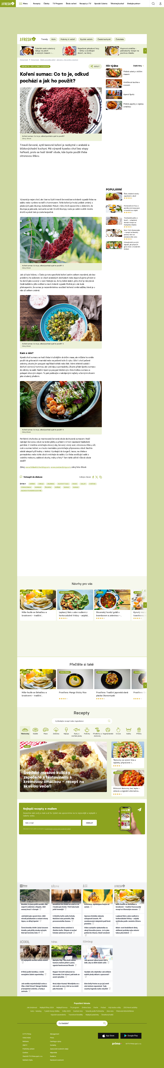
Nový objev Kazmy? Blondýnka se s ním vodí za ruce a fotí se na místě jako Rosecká (66, 986)
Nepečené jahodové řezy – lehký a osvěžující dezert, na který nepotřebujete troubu (88, 51)
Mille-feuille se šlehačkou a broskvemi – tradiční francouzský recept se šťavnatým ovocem (34, 614)
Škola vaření (71, 3)
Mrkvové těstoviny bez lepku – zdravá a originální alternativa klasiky (126, 791)
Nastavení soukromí (57, 1060)
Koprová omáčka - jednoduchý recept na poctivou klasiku (129, 50)
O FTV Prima (27, 1034)
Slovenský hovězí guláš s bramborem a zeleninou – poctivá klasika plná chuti (108, 614)
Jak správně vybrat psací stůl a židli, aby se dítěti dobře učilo (96, 961)
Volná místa (27, 1038)
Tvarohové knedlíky (76, 1015)
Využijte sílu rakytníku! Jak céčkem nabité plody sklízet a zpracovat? (97, 973)
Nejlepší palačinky (92, 1015)
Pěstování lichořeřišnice (125, 1011)
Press (52, 1038)
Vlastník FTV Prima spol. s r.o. (33, 1056)
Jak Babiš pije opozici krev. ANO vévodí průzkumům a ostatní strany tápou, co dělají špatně (34, 918)
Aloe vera (110, 1011)
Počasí (103, 1007)
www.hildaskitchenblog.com (37, 467)
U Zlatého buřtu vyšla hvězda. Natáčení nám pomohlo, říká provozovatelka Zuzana (64, 918)
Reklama (26, 1041)
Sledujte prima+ (133, 3)
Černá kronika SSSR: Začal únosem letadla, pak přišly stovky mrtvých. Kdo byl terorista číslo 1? (34, 930)
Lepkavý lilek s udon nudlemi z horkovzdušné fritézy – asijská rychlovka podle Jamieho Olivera (74, 614)
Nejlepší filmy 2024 (47, 1007)
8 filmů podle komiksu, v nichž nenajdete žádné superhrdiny (32, 973)
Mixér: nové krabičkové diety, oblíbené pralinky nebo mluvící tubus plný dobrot (127, 930)
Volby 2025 (66, 1011)
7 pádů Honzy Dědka (51, 1011)
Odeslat (89, 823)
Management (54, 1034)
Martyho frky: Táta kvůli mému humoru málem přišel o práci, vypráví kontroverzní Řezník (64, 962)
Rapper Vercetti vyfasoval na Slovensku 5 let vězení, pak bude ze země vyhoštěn (66, 974)
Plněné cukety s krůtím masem (132, 72)
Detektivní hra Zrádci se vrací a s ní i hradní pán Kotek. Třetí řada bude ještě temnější (66, 906)
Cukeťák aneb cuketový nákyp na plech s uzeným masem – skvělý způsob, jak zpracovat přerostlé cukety (45, 54)
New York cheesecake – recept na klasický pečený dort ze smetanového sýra (132, 233)
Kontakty (53, 1045)
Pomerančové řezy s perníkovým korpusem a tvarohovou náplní (132, 208)
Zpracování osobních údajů (59, 1049)
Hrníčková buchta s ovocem (131, 83)
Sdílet (96, 67)
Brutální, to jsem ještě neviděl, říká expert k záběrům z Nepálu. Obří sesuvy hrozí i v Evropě (34, 906)
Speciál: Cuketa (100, 3)
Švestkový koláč (107, 1015)
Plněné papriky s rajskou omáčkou (133, 105)
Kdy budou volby (114, 1007)
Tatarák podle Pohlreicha (94, 1011)
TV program (74, 1007)
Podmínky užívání (28, 1049)
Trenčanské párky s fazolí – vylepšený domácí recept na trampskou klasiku (131, 221)
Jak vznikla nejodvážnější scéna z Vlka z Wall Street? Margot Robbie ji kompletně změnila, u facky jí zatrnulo (34, 987)
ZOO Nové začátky (130, 1007)
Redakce (53, 1056)
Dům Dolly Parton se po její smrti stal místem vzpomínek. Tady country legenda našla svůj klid (96, 986)
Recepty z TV (85, 3)
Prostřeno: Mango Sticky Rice (72, 692)
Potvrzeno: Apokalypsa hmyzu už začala (96, 905)
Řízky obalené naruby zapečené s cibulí (131, 195)
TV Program (58, 3)
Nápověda (53, 1052)
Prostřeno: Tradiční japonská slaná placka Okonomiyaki (112, 694)
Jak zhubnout (32, 1007)
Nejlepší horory (61, 1007)
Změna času (86, 1007)
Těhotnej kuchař (117, 3)
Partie (96, 1007)
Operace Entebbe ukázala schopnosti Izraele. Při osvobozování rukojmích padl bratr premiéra (97, 920)
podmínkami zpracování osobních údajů (58, 829)
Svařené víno (78, 1011)
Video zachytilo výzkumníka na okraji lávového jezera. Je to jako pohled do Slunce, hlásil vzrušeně (97, 930)
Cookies (25, 1052)
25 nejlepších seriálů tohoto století (34, 960)
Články (46, 3)
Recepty (36, 3)
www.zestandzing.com (60, 467)
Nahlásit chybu (28, 1060)
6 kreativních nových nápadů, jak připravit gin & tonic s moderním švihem (132, 245)
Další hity (137, 66)
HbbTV (25, 1045)
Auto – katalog (35, 1011)
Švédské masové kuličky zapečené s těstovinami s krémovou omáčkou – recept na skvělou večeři (54, 779)
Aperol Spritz (128, 94)
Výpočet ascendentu (58, 1015)
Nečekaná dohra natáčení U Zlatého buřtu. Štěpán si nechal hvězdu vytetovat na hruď (65, 930)
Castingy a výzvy (55, 1041)
